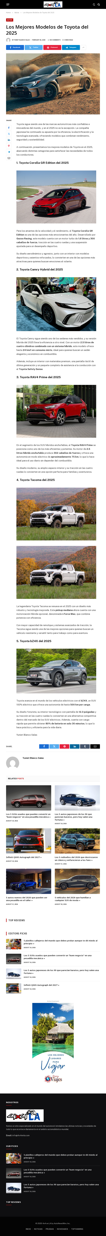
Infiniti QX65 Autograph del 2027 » (24, 857)
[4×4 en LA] (53, 4)
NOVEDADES (62, 1229)
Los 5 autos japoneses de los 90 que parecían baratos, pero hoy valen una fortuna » (73, 817)
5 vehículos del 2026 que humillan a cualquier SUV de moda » (73, 899)
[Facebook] (9, 127)
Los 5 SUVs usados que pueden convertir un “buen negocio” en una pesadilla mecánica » (28, 815)
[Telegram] (9, 151)
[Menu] (7, 4)
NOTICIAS (38, 1229)
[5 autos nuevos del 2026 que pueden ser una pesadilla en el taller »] (28, 881)
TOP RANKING (77, 1229)
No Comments (55, 40)
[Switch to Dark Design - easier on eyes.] (94, 4)
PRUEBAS (50, 1229)
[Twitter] (9, 133)
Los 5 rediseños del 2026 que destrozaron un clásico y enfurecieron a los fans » (76, 858)
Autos (9, 20)
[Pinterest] (9, 145)
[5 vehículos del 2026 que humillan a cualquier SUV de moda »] (77, 881)
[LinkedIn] (9, 139)
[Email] (9, 157)
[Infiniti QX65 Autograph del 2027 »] (28, 841)
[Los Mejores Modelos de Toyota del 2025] (53, 83)
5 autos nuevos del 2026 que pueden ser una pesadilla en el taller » (26, 899)
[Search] (98, 4)
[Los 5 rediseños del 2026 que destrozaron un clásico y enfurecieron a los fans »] (77, 841)
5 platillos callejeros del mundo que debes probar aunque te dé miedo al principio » (60, 942)
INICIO (28, 1229)
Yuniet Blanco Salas (22, 40)
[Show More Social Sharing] (83, 47)
